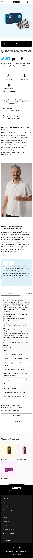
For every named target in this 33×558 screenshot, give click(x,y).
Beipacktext (16, 415)
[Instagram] (16, 548)
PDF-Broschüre (16, 421)
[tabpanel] (16, 348)
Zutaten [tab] (10, 293)
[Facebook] (13, 548)
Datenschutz (6, 525)
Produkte (5, 498)
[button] (2, 2)
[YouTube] (20, 548)
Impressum (6, 521)
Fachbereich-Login (8, 510)
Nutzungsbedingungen (9, 533)
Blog (4, 502)
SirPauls (19, 554)
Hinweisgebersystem (8, 529)
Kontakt (5, 517)
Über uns (5, 506)
